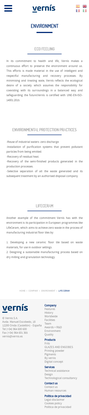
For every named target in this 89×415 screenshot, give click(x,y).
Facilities (49, 320)
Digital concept (53, 362)
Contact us (51, 387)
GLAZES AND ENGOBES (58, 347)
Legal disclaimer (54, 400)
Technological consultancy (60, 378)
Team (47, 323)
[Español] (78, 6)
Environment (48, 290)
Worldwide (51, 316)
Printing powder (54, 351)
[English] (85, 6)
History (48, 313)
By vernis (50, 358)
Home (22, 290)
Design (48, 374)
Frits (47, 343)
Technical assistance (56, 371)
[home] (43, 8)
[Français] (78, 10)
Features (49, 309)
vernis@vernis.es (12, 336)
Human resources (55, 390)
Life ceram (64, 290)
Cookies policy (53, 403)
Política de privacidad (57, 407)
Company (33, 290)
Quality (48, 334)
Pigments (50, 354)
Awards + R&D (53, 327)
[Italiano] (85, 10)
